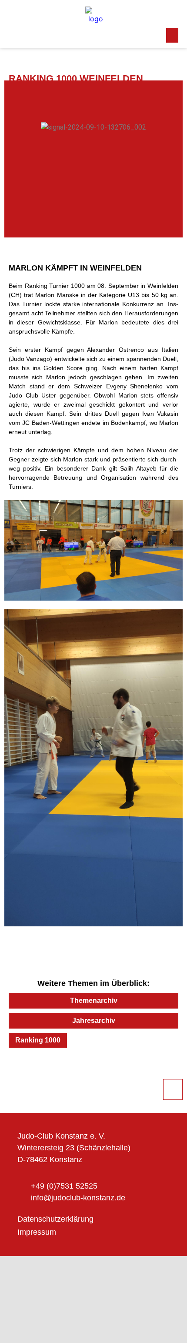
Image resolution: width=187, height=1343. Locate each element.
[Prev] (51, 1071)
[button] (172, 35)
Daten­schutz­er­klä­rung (55, 1219)
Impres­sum (36, 1232)
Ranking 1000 (37, 1040)
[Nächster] (136, 1071)
